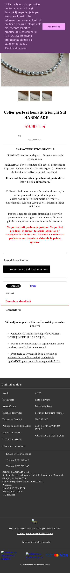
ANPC (38, 393)
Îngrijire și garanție (12, 439)
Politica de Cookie (11, 432)
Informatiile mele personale (36, 542)
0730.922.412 (22, 460)
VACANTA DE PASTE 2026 (49, 436)
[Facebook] (5, 502)
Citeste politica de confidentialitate (35, 533)
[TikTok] (20, 502)
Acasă (5, 393)
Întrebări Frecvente (12, 413)
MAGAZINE (41, 419)
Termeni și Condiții (12, 419)
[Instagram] (13, 502)
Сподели (14, 286)
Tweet (33, 286)
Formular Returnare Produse (49, 413)
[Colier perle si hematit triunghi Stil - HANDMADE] (35, 86)
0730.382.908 (22, 466)
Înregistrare (8, 400)
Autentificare (9, 406)
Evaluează (10, 293)
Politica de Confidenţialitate (16, 426)
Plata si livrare (42, 400)
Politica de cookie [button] (16, 48)
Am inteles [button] (54, 26)
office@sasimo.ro (22, 454)
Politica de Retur (43, 406)
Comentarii (13, 309)
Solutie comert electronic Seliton (35, 565)
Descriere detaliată (18, 301)
